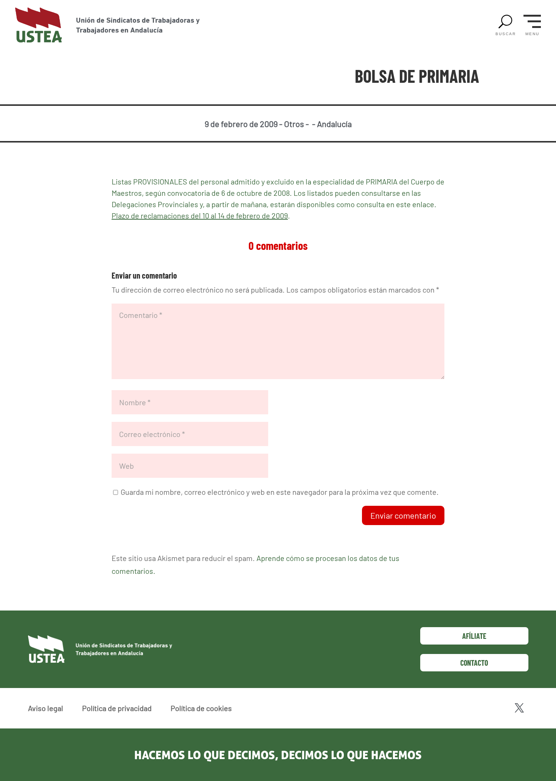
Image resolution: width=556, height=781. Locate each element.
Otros (294, 124)
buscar (505, 34)
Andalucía (334, 124)
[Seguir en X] (519, 708)
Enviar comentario (403, 515)
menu (532, 34)
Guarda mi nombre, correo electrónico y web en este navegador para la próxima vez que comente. (280, 491)
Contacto (474, 662)
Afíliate (474, 635)
